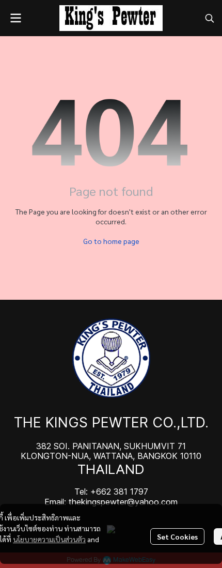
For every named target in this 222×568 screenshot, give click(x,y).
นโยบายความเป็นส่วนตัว (49, 539)
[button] (209, 18)
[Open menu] (15, 18)
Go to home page (111, 240)
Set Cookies (177, 536)
